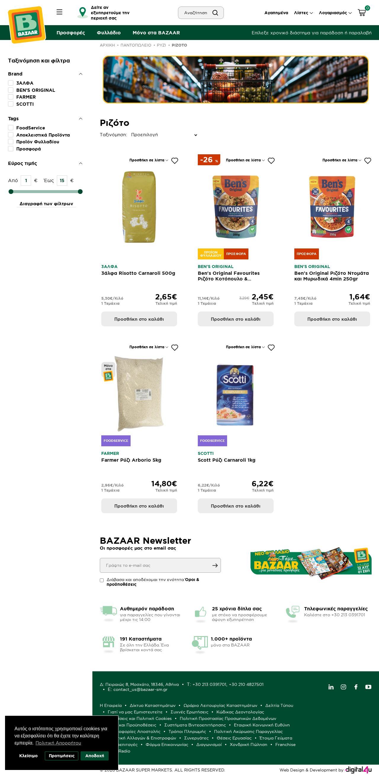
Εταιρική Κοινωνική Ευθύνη (262, 725)
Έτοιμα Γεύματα (276, 738)
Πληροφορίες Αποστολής (134, 731)
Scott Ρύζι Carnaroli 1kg (227, 460)
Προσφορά (28, 148)
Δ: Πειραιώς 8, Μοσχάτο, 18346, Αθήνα (139, 684)
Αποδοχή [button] (94, 755)
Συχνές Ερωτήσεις (189, 712)
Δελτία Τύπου (279, 705)
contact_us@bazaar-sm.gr (140, 689)
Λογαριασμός (333, 13)
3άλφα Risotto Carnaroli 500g (138, 273)
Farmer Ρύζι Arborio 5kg (131, 460)
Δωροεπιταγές (123, 744)
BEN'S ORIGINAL (35, 90)
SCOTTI (25, 104)
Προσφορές (71, 32)
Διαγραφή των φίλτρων (46, 203)
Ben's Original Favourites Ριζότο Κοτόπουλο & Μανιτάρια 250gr (229, 278)
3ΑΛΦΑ (24, 83)
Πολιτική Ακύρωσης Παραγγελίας (248, 731)
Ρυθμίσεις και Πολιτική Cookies (140, 718)
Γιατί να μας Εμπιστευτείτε (135, 712)
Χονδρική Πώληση (248, 744)
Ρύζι (161, 45)
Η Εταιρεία (111, 705)
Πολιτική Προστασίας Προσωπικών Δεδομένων (228, 718)
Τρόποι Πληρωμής (187, 731)
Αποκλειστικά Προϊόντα (43, 134)
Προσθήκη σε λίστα (146, 160)
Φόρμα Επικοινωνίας (167, 744)
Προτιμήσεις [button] (62, 755)
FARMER (26, 97)
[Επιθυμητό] (174, 160)
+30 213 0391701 (209, 684)
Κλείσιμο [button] (28, 755)
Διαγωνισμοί (209, 744)
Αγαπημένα (276, 13)
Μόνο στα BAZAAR (156, 32)
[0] (362, 13)
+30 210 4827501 (246, 684)
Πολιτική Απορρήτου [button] (58, 742)
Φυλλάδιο (109, 32)
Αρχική (107, 45)
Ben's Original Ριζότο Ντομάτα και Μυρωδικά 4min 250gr (331, 275)
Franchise (285, 744)
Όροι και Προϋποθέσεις (132, 725)
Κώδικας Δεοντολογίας (240, 712)
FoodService (30, 127)
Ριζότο (179, 45)
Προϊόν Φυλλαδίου (37, 141)
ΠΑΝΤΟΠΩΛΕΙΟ (136, 45)
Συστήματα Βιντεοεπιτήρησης (195, 725)
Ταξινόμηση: (101, 134)
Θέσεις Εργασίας (234, 738)
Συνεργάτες (196, 738)
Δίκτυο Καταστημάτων (153, 705)
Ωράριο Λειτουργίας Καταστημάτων (220, 705)
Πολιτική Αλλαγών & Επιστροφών (142, 738)
